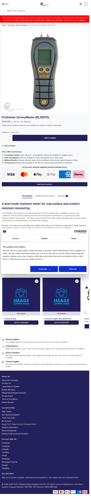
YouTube (5, 452)
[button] (85, 4)
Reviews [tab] (62, 196)
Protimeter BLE (10, 319)
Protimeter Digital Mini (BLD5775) (57, 319)
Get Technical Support (11, 415)
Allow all (72, 269)
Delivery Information (10, 427)
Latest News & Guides (10, 386)
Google (5, 465)
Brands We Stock (9, 390)
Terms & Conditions (10, 399)
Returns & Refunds (9, 431)
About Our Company (10, 380)
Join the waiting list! (21, 322)
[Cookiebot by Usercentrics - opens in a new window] (76, 231)
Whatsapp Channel (9, 462)
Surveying (10, 25)
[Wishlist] (36, 281)
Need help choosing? (44, 184)
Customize (42, 269)
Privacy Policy (7, 396)
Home (4, 25)
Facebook (6, 443)
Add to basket (50, 138)
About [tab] (73, 238)
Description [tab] (27, 196)
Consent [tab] (15, 238)
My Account (6, 421)
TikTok (4, 456)
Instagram (6, 446)
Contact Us (6, 383)
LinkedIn (5, 449)
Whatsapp (6, 459)
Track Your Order (8, 418)
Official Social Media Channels (14, 393)
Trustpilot (5, 468)
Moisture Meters (22, 25)
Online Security (8, 402)
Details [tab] (45, 238)
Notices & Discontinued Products (15, 434)
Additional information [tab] (45, 196)
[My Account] (80, 4)
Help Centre (6, 412)
